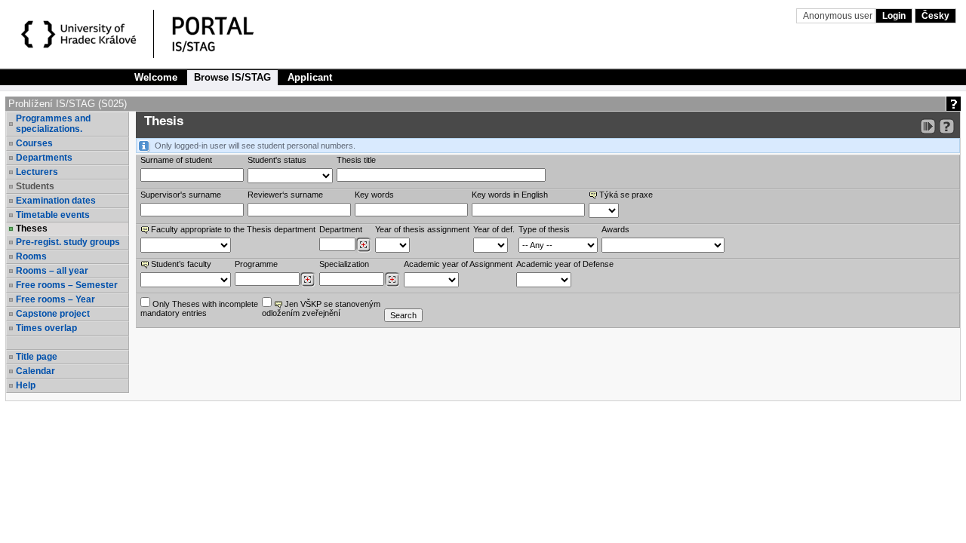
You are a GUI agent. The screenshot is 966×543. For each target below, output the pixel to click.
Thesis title (356, 159)
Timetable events (53, 215)
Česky (935, 16)
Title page (36, 356)
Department (340, 229)
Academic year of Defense (565, 263)
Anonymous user (839, 16)
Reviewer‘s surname (285, 194)
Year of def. (494, 229)
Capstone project (53, 313)
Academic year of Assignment (458, 263)
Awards (615, 229)
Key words (374, 194)
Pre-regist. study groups (68, 242)
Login (894, 16)
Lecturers (37, 172)
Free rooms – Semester (67, 285)
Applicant (310, 77)
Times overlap (46, 328)
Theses (32, 228)
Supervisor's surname (180, 194)
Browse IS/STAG (232, 77)
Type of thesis (544, 229)
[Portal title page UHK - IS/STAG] (228, 36)
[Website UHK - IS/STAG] (81, 36)
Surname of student (176, 159)
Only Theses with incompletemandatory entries (199, 308)
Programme (256, 263)
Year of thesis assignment (422, 229)
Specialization (344, 263)
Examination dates (56, 200)
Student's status (277, 159)
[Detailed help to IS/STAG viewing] (947, 126)
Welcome (155, 77)
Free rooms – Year (55, 299)
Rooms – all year (52, 270)
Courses (34, 143)
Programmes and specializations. (53, 123)
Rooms (31, 256)
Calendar (35, 371)
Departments (44, 157)
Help (25, 385)
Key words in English (510, 194)
